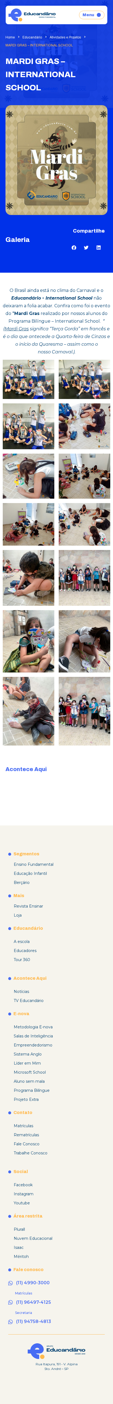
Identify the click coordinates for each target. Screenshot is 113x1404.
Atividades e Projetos (65, 37)
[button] (74, 247)
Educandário (32, 37)
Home (10, 37)
